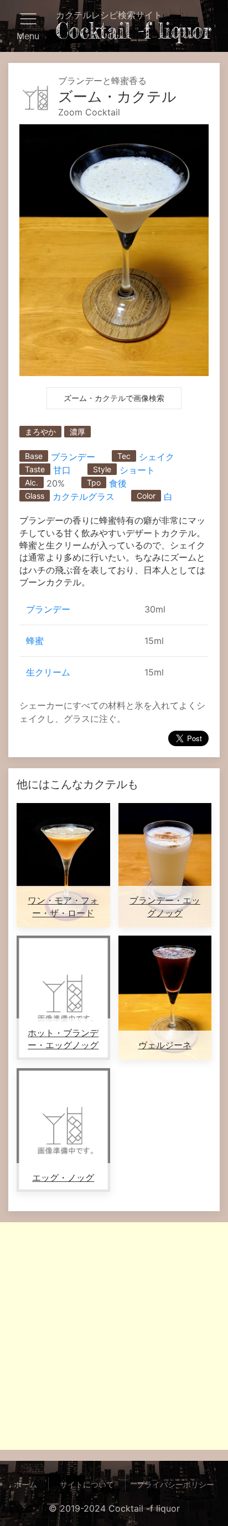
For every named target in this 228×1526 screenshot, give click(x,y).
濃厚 (77, 431)
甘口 (62, 470)
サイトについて (87, 1484)
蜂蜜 (35, 640)
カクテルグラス (84, 496)
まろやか (40, 431)
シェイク (156, 456)
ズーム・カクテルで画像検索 (114, 398)
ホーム (25, 1484)
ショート (137, 470)
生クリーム (48, 672)
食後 (118, 483)
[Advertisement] (114, 1336)
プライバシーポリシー (175, 1484)
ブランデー (73, 456)
